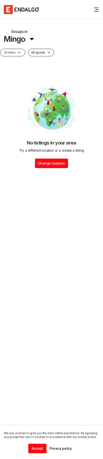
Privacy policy (60, 448)
